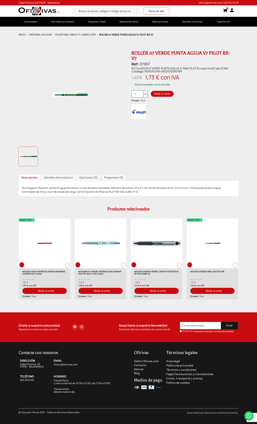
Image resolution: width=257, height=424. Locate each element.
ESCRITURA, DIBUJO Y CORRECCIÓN (75, 34)
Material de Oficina (129, 21)
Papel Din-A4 (223, 21)
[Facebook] (74, 327)
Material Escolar (160, 21)
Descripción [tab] (29, 177)
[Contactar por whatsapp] (248, 415)
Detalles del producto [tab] (58, 177)
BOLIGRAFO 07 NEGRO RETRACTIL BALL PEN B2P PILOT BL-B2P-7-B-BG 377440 (99, 273)
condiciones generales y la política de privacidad (214, 331)
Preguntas (113, 177)
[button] (156, 11)
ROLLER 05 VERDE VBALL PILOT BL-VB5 (207, 272)
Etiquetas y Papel (97, 21)
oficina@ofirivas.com (211, 2)
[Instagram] (81, 327)
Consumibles (30, 21)
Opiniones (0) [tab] (88, 177)
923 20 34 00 (231, 2)
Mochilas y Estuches (192, 21)
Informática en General (62, 21)
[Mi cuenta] (232, 10)
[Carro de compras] (225, 11)
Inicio (22, 34)
